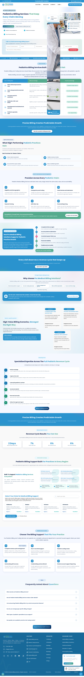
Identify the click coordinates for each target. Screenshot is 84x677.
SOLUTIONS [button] (38, 4)
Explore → (8, 511)
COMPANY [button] (52, 4)
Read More (19, 511)
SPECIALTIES (46, 4)
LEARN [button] (59, 4)
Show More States (11, 516)
